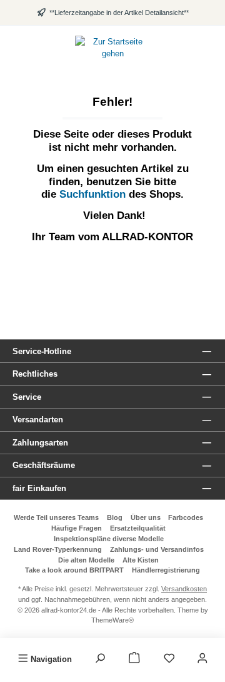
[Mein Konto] (202, 659)
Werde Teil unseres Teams (56, 517)
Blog (114, 517)
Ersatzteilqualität (138, 528)
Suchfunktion (94, 194)
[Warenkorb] (134, 659)
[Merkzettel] (169, 659)
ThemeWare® (112, 620)
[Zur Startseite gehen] (112, 47)
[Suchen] (100, 659)
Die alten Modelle (86, 560)
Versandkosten (184, 589)
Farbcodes (185, 517)
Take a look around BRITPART (74, 570)
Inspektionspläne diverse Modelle (109, 538)
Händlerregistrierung (166, 570)
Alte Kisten (140, 560)
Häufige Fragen (76, 528)
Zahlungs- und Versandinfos (157, 549)
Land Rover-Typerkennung (58, 549)
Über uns (146, 517)
